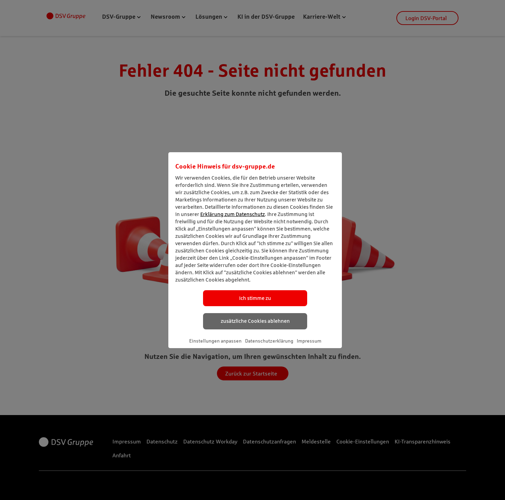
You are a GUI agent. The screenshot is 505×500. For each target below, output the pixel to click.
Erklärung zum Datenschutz (232, 214)
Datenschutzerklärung (269, 341)
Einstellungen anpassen (215, 341)
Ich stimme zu (255, 298)
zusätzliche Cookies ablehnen (255, 321)
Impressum (309, 341)
